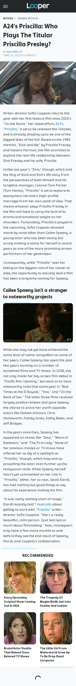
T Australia (42, 504)
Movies (8, 18)
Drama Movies (28, 18)
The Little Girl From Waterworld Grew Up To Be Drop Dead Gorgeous (55, 654)
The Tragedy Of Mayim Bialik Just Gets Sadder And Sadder (55, 602)
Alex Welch (14, 51)
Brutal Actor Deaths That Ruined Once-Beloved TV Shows (17, 652)
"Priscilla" (43, 509)
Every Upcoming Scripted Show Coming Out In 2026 (19, 602)
